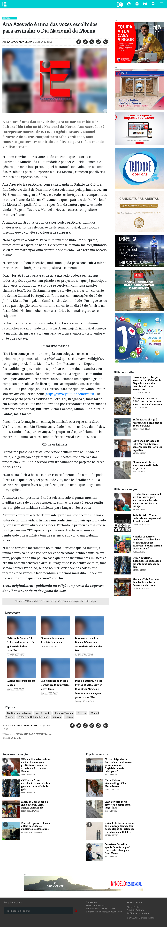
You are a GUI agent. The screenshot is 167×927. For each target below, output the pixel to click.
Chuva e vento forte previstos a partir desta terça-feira (145, 465)
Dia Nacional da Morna (19, 713)
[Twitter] (85, 41)
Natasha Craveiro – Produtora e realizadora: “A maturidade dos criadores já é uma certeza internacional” (147, 542)
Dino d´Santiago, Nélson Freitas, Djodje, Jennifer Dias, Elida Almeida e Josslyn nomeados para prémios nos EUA (89, 689)
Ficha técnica (133, 907)
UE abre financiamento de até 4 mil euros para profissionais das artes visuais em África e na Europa (147, 500)
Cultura (6, 18)
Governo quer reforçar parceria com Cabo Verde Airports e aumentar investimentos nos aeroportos (147, 383)
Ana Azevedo (43, 713)
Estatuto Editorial (135, 910)
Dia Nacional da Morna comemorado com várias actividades (55, 685)
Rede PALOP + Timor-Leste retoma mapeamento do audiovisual (147, 518)
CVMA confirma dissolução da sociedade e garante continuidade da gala (147, 562)
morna (69, 717)
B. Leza (81, 713)
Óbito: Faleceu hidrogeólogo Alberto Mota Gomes (117, 783)
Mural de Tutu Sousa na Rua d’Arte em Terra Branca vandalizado (146, 582)
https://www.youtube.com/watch (70, 394)
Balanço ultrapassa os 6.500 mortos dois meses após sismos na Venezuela (147, 401)
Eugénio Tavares (64, 713)
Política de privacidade (138, 913)
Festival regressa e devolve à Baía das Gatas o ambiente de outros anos (36, 826)
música (57, 717)
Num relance (135, 902)
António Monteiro (19, 41)
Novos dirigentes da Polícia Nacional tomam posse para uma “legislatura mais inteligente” (119, 765)
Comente (67, 601)
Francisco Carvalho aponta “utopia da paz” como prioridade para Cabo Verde (117, 849)
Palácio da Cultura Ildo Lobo (33, 717)
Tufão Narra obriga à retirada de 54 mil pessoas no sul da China (147, 422)
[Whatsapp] (91, 41)
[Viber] (91, 725)
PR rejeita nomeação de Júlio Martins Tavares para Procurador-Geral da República (147, 445)
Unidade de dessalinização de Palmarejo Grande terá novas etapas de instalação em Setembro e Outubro (120, 827)
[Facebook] (78, 41)
